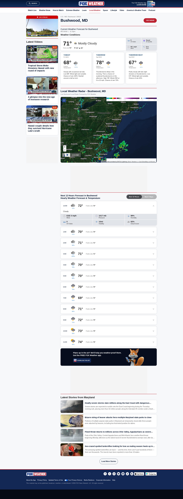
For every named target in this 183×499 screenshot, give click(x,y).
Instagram (114, 473)
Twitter (109, 473)
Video (122, 10)
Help (113, 480)
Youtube (118, 473)
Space (105, 10)
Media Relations (89, 480)
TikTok (127, 473)
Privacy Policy (42, 480)
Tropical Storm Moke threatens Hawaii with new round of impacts (41, 68)
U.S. (62, 16)
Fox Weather (91, 3)
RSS (131, 473)
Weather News (44, 10)
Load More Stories (108, 461)
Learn (84, 10)
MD (66, 16)
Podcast (152, 10)
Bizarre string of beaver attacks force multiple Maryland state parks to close (118, 417)
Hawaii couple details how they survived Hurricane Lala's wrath (41, 128)
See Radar (150, 20)
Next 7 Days (149, 197)
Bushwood (71, 16)
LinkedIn (123, 473)
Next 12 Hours (134, 197)
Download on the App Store (139, 474)
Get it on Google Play (151, 474)
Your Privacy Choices (75, 480)
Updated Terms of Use (56, 480)
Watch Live (32, 10)
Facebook (105, 473)
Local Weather (94, 10)
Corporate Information (103, 480)
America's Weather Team (136, 10)
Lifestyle (113, 10)
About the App (31, 480)
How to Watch (58, 10)
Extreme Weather (73, 10)
